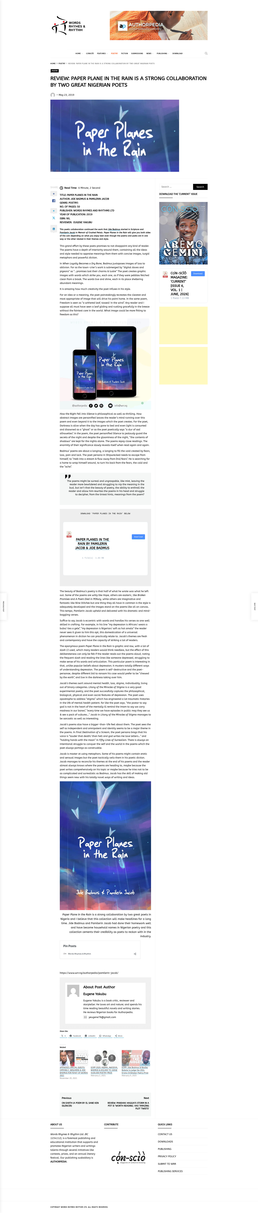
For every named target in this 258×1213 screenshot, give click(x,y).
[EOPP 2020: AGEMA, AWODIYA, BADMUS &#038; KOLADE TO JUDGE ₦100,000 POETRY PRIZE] (105, 1058)
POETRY (114, 53)
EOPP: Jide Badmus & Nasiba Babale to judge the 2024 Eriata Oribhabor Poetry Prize (135, 1070)
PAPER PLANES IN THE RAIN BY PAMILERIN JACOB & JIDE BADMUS (92, 544)
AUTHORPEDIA (58, 1161)
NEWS (148, 53)
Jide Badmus (114, 229)
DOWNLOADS (165, 1141)
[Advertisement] (183, 325)
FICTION (124, 53)
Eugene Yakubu (94, 994)
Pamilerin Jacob (67, 232)
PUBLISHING (162, 53)
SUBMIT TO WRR (167, 1163)
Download (138, 537)
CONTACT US (165, 1134)
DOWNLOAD (178, 53)
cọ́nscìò (90, 53)
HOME (78, 53)
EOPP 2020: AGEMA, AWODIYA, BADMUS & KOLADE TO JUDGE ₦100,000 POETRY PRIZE (104, 1070)
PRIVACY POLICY (167, 1156)
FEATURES (101, 53)
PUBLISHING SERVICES (170, 1171)
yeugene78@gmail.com (102, 1017)
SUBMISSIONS (137, 53)
